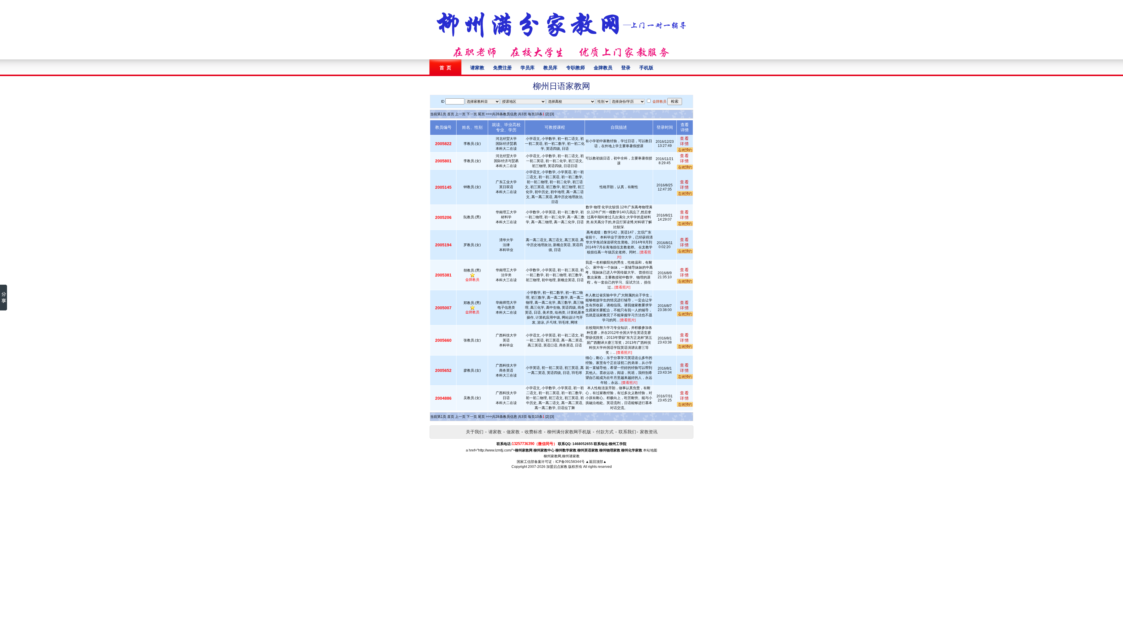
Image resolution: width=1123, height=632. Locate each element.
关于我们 (474, 431)
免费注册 (502, 67)
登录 (626, 67)
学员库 (528, 67)
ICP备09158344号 (570, 462)
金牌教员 (603, 67)
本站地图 (650, 450)
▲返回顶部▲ (596, 462)
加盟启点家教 (556, 467)
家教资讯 (648, 431)
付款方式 (605, 431)
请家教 (477, 67)
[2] (547, 114)
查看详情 (684, 141)
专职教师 (575, 67)
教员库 (550, 67)
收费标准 (533, 431)
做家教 (513, 431)
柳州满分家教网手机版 (569, 431)
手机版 (646, 67)
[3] (552, 114)
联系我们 (627, 431)
